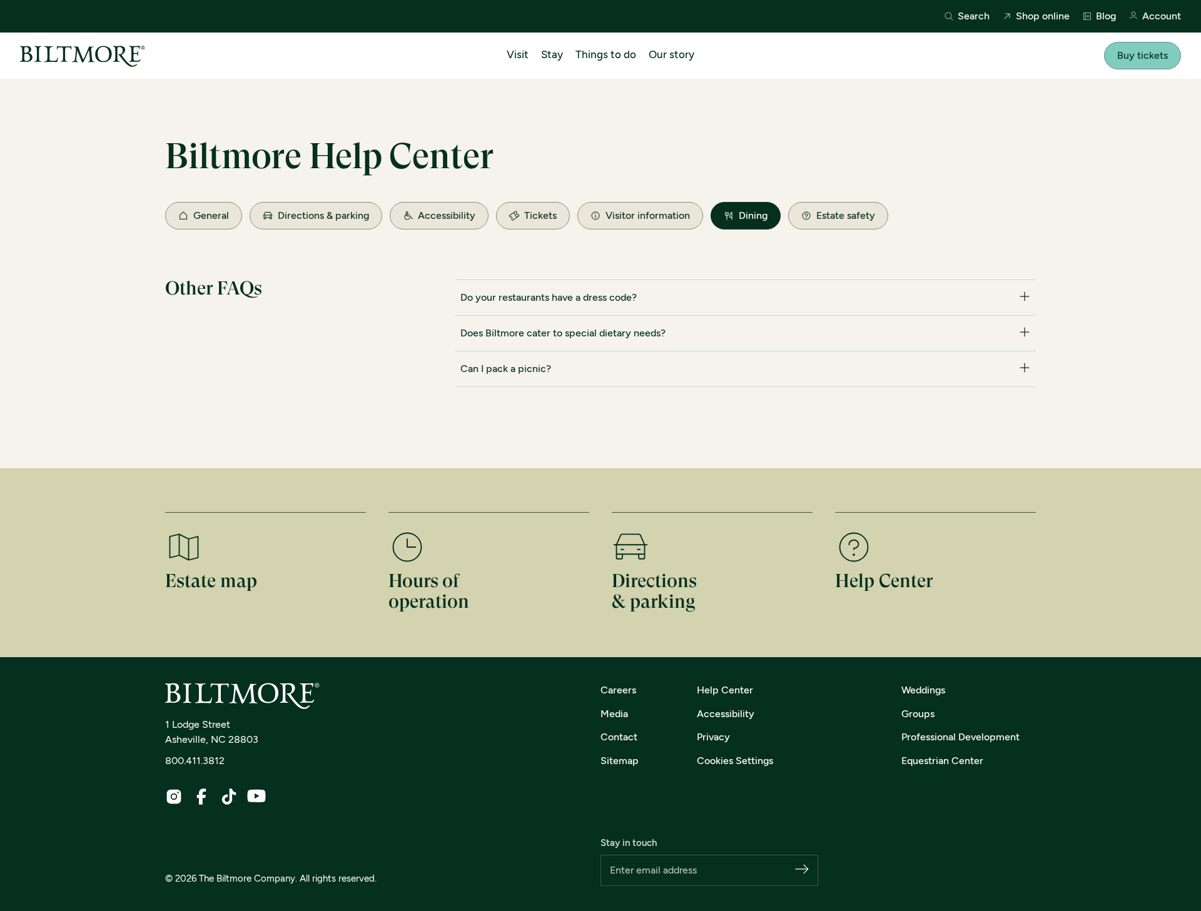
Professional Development (960, 737)
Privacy (713, 737)
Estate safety (845, 215)
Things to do (605, 54)
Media (614, 714)
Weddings (923, 690)
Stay (552, 54)
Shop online (1043, 16)
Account (1161, 17)
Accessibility (446, 215)
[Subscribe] (802, 870)
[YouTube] (256, 796)
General (211, 215)
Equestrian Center (942, 761)
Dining (753, 215)
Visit (518, 54)
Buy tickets (1142, 55)
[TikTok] (229, 796)
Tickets (540, 215)
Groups (918, 714)
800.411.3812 (195, 761)
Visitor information (648, 215)
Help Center (725, 690)
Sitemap (619, 761)
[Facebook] (201, 796)
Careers (618, 690)
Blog (1106, 16)
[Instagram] (174, 796)
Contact (618, 737)
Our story (671, 54)
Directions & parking (323, 215)
